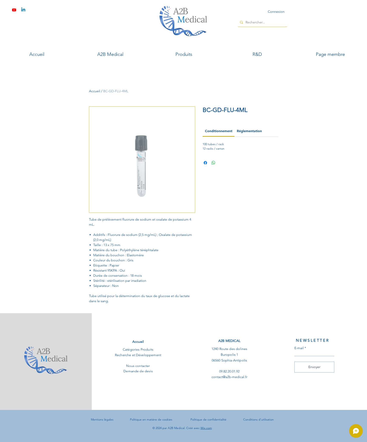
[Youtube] (14, 9)
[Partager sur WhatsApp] (213, 162)
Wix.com (206, 428)
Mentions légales (102, 419)
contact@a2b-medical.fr (229, 377)
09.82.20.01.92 (229, 371)
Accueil (94, 91)
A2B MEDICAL (229, 341)
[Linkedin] (23, 9)
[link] (218, 131)
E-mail (299, 348)
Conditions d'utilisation (258, 419)
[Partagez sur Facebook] (205, 162)
